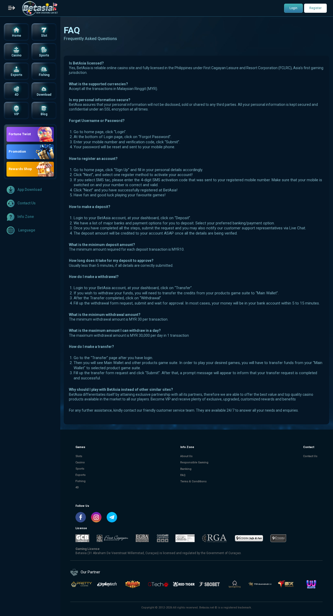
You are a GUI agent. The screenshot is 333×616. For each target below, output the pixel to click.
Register (315, 8)
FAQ (182, 475)
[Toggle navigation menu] (11, 8)
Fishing (80, 481)
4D (77, 487)
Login (293, 8)
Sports (79, 469)
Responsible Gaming (194, 462)
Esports (80, 475)
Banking (185, 469)
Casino (80, 462)
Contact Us (26, 203)
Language (26, 230)
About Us (186, 456)
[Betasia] (40, 8)
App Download (29, 189)
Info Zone (25, 217)
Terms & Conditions (193, 481)
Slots (78, 456)
